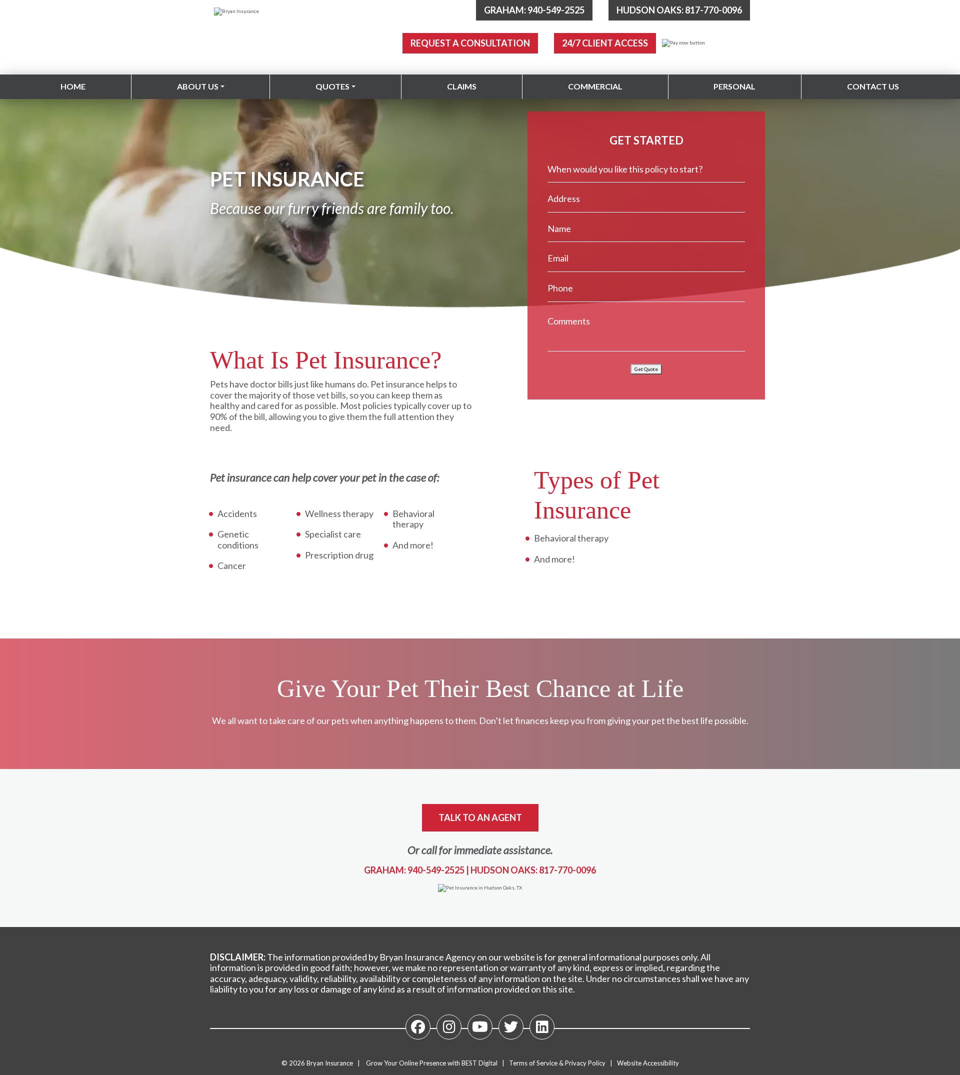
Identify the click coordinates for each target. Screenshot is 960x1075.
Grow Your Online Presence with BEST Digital (432, 1063)
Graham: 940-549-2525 (534, 10)
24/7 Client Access (605, 43)
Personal (735, 86)
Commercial (595, 86)
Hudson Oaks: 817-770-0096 (679, 10)
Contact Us (873, 86)
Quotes (333, 86)
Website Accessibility (648, 1063)
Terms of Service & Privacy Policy (557, 1063)
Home (73, 86)
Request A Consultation (470, 43)
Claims (461, 86)
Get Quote (646, 369)
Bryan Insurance (329, 1063)
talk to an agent (480, 817)
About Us (197, 86)
